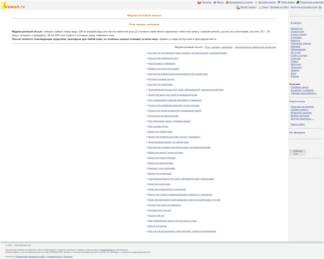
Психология (297, 31)
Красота (295, 40)
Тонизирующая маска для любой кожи (168, 142)
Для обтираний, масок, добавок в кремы (169, 121)
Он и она (296, 52)
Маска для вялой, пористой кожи (165, 152)
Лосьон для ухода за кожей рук (164, 205)
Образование (298, 49)
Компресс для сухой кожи (161, 168)
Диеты (220, 2)
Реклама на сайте (279, 7)
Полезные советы (301, 43)
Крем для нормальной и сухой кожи (167, 189)
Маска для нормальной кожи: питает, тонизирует (174, 137)
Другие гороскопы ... (302, 118)
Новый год (297, 28)
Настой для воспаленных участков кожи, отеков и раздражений (182, 231)
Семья (294, 61)
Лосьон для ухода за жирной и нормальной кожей (174, 110)
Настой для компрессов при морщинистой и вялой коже (178, 74)
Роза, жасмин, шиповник (218, 47)
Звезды (295, 70)
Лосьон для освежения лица (163, 58)
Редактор (68, 256)
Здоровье (296, 37)
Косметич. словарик (302, 90)
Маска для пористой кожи (162, 158)
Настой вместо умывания (161, 63)
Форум (243, 7)
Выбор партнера (300, 115)
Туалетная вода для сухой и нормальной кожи (172, 95)
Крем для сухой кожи (159, 184)
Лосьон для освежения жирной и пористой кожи (173, 105)
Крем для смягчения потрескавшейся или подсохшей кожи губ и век (184, 200)
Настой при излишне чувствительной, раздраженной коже (179, 147)
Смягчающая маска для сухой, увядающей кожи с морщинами (181, 179)
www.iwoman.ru (108, 250)
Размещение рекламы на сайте (30, 256)
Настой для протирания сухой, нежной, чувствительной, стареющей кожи (187, 53)
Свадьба (296, 58)
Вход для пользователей (304, 7)
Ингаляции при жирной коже (163, 116)
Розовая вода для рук (159, 210)
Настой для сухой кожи (160, 84)
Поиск (265, 7)
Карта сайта (297, 124)
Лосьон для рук (156, 215)
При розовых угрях (158, 126)
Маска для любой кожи (160, 131)
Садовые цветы (299, 87)
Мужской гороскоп (301, 112)
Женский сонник (266, 2)
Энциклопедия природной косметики (255, 47)
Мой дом (296, 64)
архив (252, 7)
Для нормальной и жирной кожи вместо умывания (174, 100)
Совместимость (300, 109)
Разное (295, 76)
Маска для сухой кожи (159, 173)
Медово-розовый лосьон (161, 79)
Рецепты (206, 2)
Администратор (54, 256)
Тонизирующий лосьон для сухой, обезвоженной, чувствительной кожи (186, 89)
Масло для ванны (157, 226)
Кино (293, 73)
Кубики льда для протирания (163, 68)
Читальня (296, 67)
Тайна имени (288, 2)
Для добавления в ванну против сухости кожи (172, 220)
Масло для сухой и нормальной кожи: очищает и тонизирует (180, 194)
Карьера (295, 46)
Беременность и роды (241, 2)
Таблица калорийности (303, 93)
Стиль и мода (298, 34)
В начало (296, 22)
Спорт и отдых (299, 55)
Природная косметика (312, 2)
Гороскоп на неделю (302, 106)
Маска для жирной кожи (160, 163)
